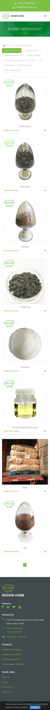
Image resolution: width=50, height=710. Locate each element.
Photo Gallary (7, 687)
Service (5, 682)
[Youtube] (21, 607)
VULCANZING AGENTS (31, 50)
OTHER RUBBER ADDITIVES (13, 55)
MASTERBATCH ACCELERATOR (14, 60)
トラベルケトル (34, 700)
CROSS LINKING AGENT (12, 70)
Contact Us (6, 692)
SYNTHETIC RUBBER (33, 55)
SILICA (41, 60)
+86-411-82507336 (26, 3)
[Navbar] (45, 16)
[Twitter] (15, 607)
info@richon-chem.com (26, 7)
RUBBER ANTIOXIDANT (11, 50)
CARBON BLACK (9, 65)
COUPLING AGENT (24, 65)
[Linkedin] (9, 607)
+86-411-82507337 (14, 632)
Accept (35, 707)
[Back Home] (14, 16)
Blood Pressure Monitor (13, 700)
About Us (6, 677)
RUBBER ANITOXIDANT (11, 654)
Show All (9, 45)
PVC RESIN (32, 60)
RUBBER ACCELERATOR (24, 45)
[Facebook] (4, 607)
